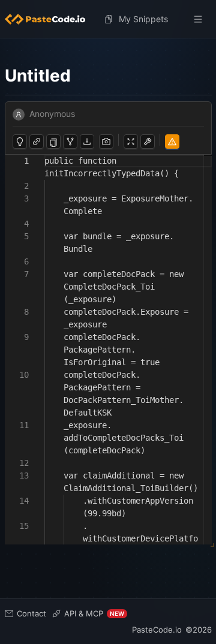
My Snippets (143, 19)
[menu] (108, 19)
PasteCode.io (157, 629)
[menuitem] (50, 19)
